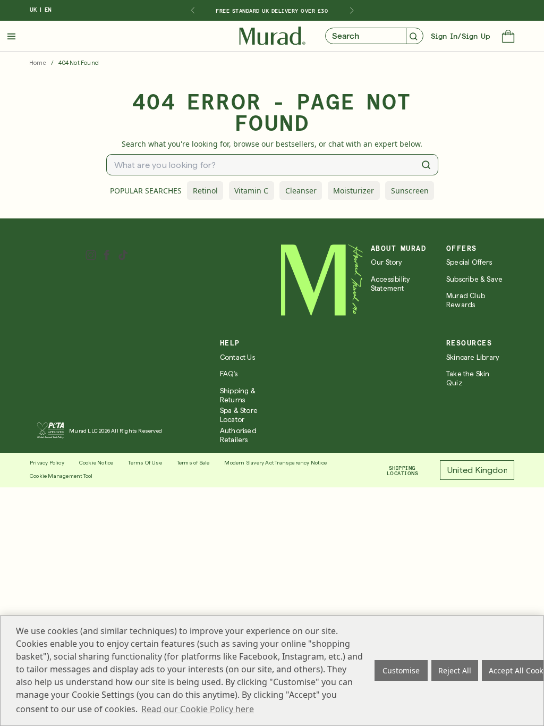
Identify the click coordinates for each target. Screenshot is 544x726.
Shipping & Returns (238, 395)
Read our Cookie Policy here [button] (197, 709)
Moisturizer (353, 190)
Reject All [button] (454, 670)
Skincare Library (472, 357)
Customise (401, 670)
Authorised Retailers (238, 435)
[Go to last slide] (192, 10)
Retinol (205, 190)
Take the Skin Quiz (468, 378)
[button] (508, 37)
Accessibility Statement (390, 283)
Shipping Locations (403, 470)
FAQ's (228, 374)
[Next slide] (351, 10)
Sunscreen (410, 190)
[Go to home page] (322, 280)
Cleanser (301, 190)
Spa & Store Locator (239, 415)
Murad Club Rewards (465, 300)
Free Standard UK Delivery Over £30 (272, 10)
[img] (272, 36)
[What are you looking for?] (426, 165)
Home (37, 63)
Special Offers (469, 262)
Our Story (386, 262)
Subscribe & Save (474, 279)
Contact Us (237, 357)
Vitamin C (251, 190)
